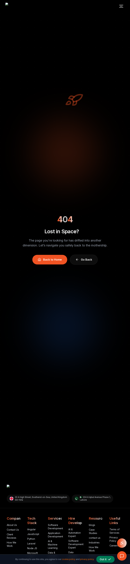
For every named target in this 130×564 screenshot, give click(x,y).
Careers (114, 545)
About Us (12, 525)
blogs (92, 525)
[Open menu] (121, 6)
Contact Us (13, 529)
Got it (103, 559)
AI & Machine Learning (53, 544)
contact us (94, 537)
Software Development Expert (75, 544)
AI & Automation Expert (74, 533)
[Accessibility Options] (122, 543)
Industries (94, 542)
